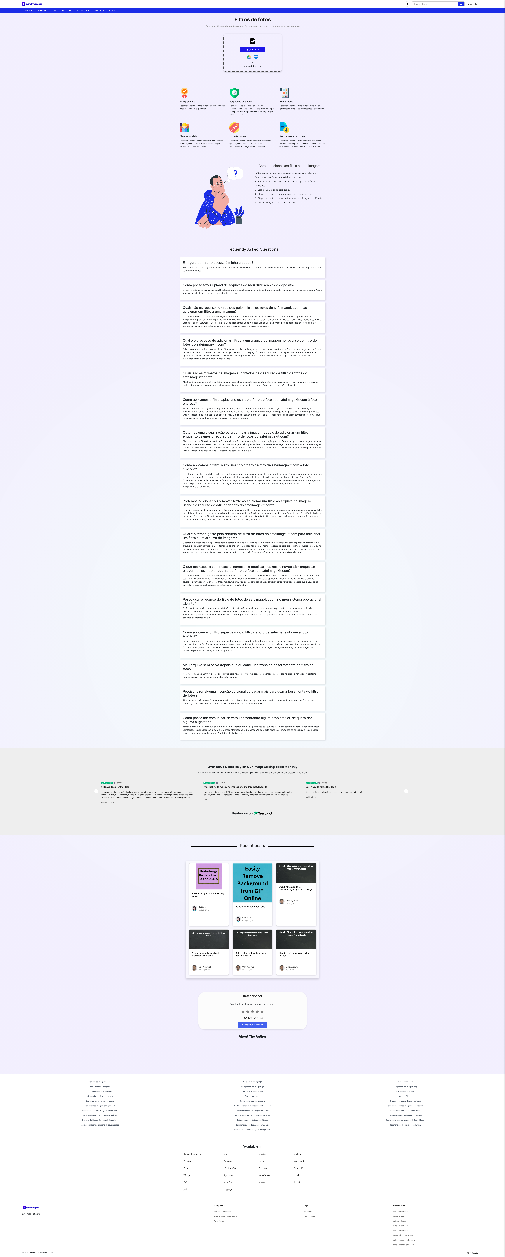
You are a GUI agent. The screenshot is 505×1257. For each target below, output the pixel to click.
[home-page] (33, 4)
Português (473, 1253)
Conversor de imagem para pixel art (100, 1106)
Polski (186, 1168)
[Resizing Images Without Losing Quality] (209, 876)
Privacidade (219, 1221)
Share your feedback (252, 1024)
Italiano (262, 1161)
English (297, 1154)
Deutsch (263, 1154)
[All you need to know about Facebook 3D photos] (209, 939)
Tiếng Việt (299, 1168)
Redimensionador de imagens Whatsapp (252, 1125)
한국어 (262, 1182)
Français (228, 1161)
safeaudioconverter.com (403, 1235)
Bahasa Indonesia (192, 1154)
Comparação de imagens (252, 1091)
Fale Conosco (309, 1216)
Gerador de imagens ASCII (100, 1082)
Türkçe (186, 1175)
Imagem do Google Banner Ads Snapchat (99, 1120)
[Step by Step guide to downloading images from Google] (296, 873)
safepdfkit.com (399, 1221)
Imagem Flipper (405, 1096)
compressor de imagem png (405, 1087)
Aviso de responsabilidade (225, 1216)
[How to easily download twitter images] (296, 939)
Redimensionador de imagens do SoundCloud (405, 1120)
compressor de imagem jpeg (100, 1091)
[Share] (407, 4)
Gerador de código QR (252, 1082)
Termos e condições (223, 1211)
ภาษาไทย (228, 1182)
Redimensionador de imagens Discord (252, 1120)
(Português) (230, 1168)
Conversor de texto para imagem (100, 1101)
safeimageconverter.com (404, 1240)
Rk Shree (202, 907)
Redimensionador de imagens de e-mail (252, 1110)
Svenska (263, 1168)
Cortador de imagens (405, 1091)
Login (477, 4)
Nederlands (299, 1161)
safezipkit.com (399, 1216)
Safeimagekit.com (45, 1252)
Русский (228, 1175)
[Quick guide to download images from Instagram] (252, 939)
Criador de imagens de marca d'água (405, 1101)
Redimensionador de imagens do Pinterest (252, 1115)
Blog (470, 4)
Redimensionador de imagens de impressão (252, 1130)
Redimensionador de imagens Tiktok (405, 1110)
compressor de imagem (100, 1087)
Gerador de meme (252, 1096)
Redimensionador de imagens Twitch (405, 1125)
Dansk (227, 1154)
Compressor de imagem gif (252, 1087)
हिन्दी (185, 1182)
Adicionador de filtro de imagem (99, 1096)
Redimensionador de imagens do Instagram (405, 1106)
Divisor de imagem (405, 1082)
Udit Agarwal (292, 900)
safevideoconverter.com (403, 1245)
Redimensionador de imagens (252, 1101)
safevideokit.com (400, 1211)
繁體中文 (228, 1189)
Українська (264, 1175)
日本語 (297, 1182)
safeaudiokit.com (400, 1230)
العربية (296, 1175)
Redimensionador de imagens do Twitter (100, 1115)
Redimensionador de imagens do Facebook (252, 1106)
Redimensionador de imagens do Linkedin (99, 1110)
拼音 (185, 1189)
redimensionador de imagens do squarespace (100, 1125)
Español (187, 1161)
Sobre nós (308, 1211)
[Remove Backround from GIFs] (252, 883)
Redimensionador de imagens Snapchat (405, 1115)
